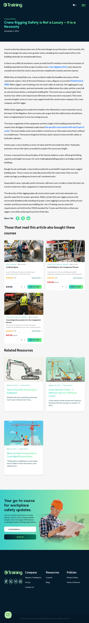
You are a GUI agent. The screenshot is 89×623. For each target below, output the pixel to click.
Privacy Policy (72, 577)
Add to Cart (35, 287)
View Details (36, 278)
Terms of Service (73, 582)
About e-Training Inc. (33, 577)
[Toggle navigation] (84, 5)
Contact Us (29, 587)
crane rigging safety (57, 67)
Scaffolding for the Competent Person (62, 267)
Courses (49, 577)
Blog (48, 582)
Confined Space (12, 267)
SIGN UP (20, 537)
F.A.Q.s (28, 582)
